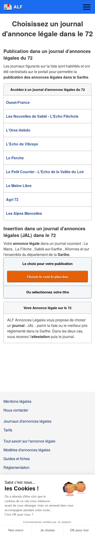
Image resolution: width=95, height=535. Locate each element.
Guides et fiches (16, 458)
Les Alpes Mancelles (24, 213)
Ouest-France (18, 102)
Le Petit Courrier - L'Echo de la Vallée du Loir (45, 171)
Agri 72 (12, 199)
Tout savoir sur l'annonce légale (29, 441)
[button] (86, 7)
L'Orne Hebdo (18, 130)
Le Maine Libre (19, 185)
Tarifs (7, 430)
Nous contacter (15, 410)
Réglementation (16, 467)
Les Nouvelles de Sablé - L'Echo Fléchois (42, 116)
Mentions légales (17, 401)
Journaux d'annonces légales (27, 421)
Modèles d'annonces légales (26, 449)
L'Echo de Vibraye (22, 144)
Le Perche (15, 157)
